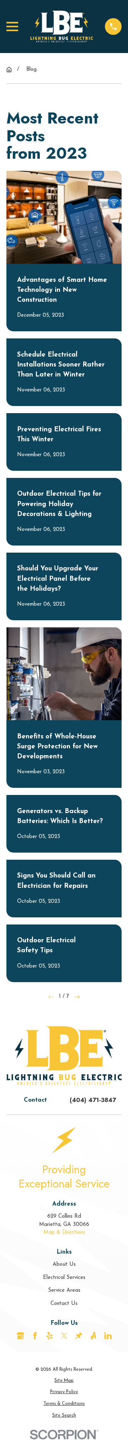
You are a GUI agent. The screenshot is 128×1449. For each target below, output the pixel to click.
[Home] (61, 26)
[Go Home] (9, 69)
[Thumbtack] (78, 1335)
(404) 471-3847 (93, 1100)
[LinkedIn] (108, 1335)
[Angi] (93, 1335)
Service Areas (64, 1290)
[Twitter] (64, 1335)
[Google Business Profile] (20, 1335)
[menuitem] (64, 1380)
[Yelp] (49, 1335)
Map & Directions (64, 1232)
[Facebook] (35, 1335)
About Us (64, 1264)
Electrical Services (64, 1277)
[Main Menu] (12, 26)
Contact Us (64, 1303)
